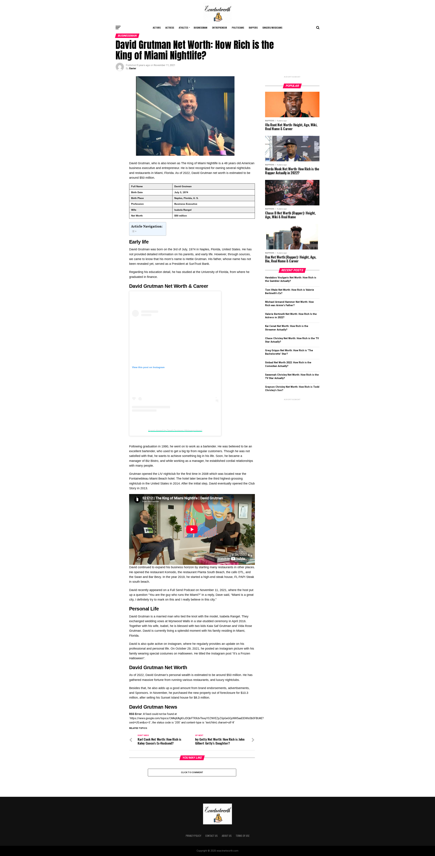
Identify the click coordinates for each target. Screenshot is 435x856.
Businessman (200, 27)
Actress (169, 27)
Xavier (132, 68)
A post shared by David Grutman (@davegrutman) (175, 430)
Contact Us (211, 835)
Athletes (183, 27)
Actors (157, 27)
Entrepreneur (219, 27)
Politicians (238, 27)
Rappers (253, 27)
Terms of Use (242, 835)
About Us (227, 835)
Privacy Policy (193, 835)
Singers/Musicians (272, 27)
